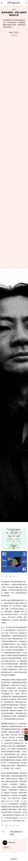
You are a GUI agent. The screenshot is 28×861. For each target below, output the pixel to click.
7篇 (14, 842)
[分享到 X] (13, 576)
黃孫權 (11, 32)
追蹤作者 (16, 32)
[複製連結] (17, 576)
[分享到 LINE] (6, 576)
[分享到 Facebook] (2, 576)
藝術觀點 (14, 9)
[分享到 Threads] (10, 576)
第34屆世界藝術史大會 (16, 832)
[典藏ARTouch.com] (14, 3)
